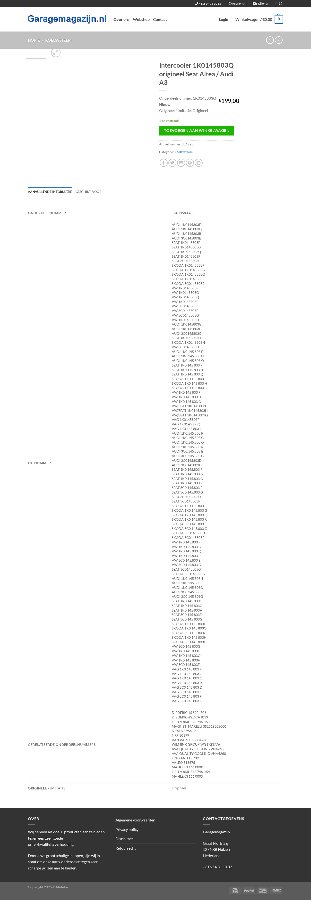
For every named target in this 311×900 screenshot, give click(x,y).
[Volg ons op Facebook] (276, 3)
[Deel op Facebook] (164, 163)
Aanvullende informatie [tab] (50, 192)
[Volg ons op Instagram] (280, 3)
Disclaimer (124, 838)
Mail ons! (262, 3)
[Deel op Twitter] (172, 163)
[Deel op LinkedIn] (199, 163)
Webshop (141, 19)
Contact (160, 19)
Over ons (121, 19)
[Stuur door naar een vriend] (181, 163)
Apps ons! (238, 3)
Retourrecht (125, 848)
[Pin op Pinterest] (190, 163)
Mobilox (62, 887)
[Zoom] (55, 52)
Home (34, 40)
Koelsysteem (58, 40)
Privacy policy (126, 829)
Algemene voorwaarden (135, 820)
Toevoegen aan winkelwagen (197, 130)
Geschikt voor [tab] (89, 192)
